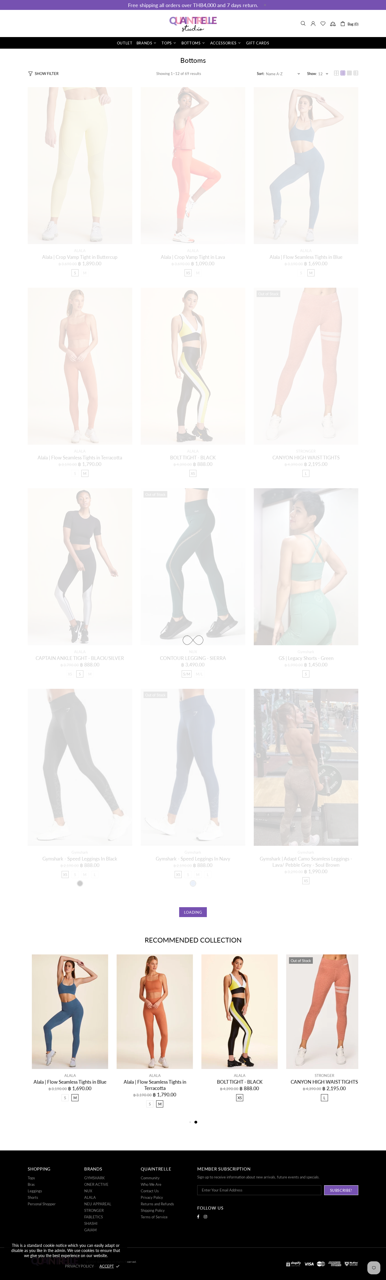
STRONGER (306, 451)
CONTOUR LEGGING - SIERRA (193, 658)
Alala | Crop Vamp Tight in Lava (193, 257)
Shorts (33, 1197)
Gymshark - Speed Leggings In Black (79, 859)
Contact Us (150, 1191)
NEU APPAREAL (97, 1204)
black (80, 883)
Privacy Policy (152, 1197)
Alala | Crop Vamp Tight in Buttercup (80, 257)
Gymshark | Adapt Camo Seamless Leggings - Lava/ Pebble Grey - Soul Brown (306, 862)
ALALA (80, 250)
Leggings (35, 1191)
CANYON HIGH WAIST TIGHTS (306, 458)
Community (150, 1178)
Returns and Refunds (157, 1204)
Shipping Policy (153, 1210)
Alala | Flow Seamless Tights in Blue (306, 257)
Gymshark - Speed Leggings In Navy (193, 859)
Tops (31, 1178)
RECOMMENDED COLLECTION (193, 940)
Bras (31, 1184)
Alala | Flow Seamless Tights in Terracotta (80, 458)
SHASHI (90, 1223)
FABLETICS (93, 1217)
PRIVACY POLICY (79, 1266)
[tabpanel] (235, 1033)
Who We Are (151, 1184)
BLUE (193, 883)
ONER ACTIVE (96, 1184)
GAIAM (90, 1230)
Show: (312, 73)
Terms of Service (154, 1217)
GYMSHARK (94, 1178)
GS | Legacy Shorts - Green (306, 658)
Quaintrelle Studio (193, 23)
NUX (193, 651)
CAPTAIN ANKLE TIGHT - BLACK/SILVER (80, 658)
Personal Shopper (42, 1204)
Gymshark (306, 651)
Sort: (260, 73)
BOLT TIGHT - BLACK (193, 458)
